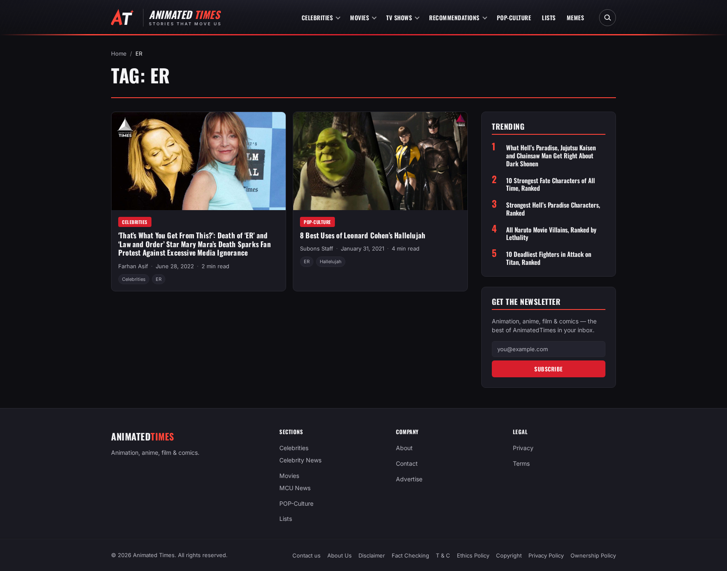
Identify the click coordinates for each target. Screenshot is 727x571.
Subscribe (548, 369)
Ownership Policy (593, 555)
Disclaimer (371, 555)
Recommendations (454, 17)
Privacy (523, 447)
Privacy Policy (546, 555)
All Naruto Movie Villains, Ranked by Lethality (551, 234)
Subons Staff (316, 248)
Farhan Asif (133, 266)
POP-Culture (514, 17)
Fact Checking (410, 555)
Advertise (409, 479)
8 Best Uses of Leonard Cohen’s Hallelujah (362, 235)
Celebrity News (300, 460)
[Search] (607, 17)
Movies (359, 17)
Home (119, 53)
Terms (521, 463)
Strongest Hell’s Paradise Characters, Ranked (553, 209)
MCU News (294, 487)
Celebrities (317, 17)
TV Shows (399, 17)
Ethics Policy (473, 555)
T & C (443, 555)
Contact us (306, 555)
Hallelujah (331, 261)
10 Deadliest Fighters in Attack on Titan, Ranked (548, 258)
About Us (339, 555)
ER (159, 279)
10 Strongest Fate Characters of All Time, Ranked (550, 184)
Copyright (509, 555)
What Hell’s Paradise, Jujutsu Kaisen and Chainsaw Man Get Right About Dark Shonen (551, 155)
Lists (549, 17)
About (404, 447)
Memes (575, 17)
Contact (407, 463)
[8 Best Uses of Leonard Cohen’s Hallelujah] (380, 161)
